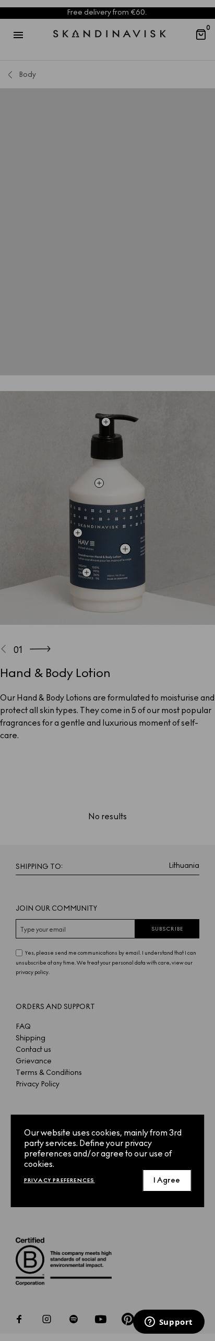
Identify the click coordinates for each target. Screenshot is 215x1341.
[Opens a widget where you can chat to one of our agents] (169, 1323)
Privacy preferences (59, 1180)
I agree (166, 1180)
